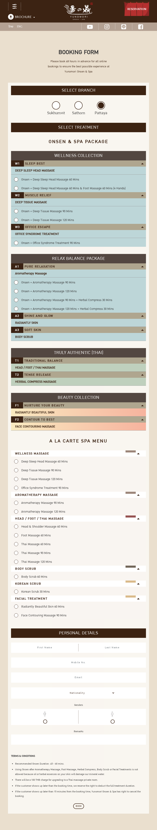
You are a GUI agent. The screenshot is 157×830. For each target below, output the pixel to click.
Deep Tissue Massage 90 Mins (41, 470)
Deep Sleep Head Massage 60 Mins (44, 461)
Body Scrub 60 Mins (34, 576)
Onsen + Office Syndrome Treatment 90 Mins (50, 242)
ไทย (11, 26)
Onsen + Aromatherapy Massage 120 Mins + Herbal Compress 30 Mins (67, 308)
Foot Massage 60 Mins (36, 535)
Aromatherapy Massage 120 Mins (43, 511)
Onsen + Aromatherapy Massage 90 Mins (48, 282)
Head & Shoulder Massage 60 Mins (44, 526)
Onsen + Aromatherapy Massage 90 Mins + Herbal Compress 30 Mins (66, 300)
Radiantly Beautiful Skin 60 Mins (42, 606)
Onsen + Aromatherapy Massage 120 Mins (49, 291)
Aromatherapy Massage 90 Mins (42, 502)
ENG (19, 26)
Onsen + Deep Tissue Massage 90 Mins (47, 211)
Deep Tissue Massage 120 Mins (42, 479)
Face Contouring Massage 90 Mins (43, 615)
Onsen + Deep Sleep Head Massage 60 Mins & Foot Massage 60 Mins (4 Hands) (73, 188)
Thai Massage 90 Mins (35, 552)
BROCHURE (23, 17)
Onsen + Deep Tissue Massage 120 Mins (47, 220)
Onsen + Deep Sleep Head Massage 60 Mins (50, 179)
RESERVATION (136, 9)
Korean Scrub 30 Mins (35, 591)
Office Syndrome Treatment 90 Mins (44, 487)
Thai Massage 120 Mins (36, 561)
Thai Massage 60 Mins (35, 544)
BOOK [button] (79, 806)
